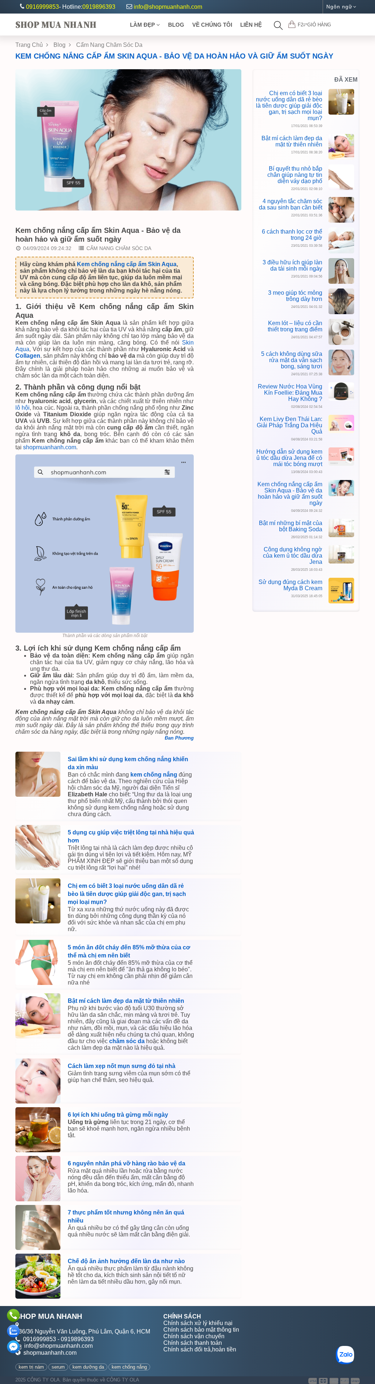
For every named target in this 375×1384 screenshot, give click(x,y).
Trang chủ (29, 45)
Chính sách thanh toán (192, 1343)
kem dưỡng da (88, 1367)
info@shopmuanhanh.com (168, 7)
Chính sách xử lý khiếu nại (198, 1323)
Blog (176, 25)
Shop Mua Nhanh (55, 24)
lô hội (22, 408)
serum (58, 1367)
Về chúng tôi (212, 25)
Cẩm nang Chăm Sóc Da (118, 248)
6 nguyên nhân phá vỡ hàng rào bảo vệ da (126, 1163)
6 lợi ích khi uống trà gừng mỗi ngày (118, 1115)
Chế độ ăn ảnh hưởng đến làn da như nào (126, 1261)
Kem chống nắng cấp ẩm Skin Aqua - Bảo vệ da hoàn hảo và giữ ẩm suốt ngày (174, 56)
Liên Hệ (251, 25)
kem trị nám (31, 1367)
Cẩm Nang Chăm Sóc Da (109, 45)
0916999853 (42, 7)
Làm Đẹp (143, 25)
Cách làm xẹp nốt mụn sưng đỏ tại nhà (121, 1066)
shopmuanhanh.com (49, 447)
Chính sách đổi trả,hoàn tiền (199, 1349)
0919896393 (98, 7)
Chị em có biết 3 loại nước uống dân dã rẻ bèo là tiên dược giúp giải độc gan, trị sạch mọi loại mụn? (127, 894)
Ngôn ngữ (339, 7)
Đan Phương (179, 738)
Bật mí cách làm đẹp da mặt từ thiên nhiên (126, 1001)
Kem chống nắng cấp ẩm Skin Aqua (127, 264)
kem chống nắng (153, 774)
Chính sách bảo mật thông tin (201, 1330)
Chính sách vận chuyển (193, 1336)
